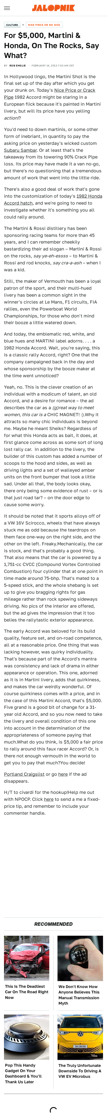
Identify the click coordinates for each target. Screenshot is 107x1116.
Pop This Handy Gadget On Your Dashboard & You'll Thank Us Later (23, 1073)
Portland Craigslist (24, 774)
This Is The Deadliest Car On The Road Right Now (26, 992)
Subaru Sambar (20, 150)
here (63, 774)
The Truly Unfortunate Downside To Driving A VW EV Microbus (79, 1071)
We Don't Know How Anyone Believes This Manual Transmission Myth (79, 995)
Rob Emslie (17, 65)
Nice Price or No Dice (44, 24)
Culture (12, 24)
